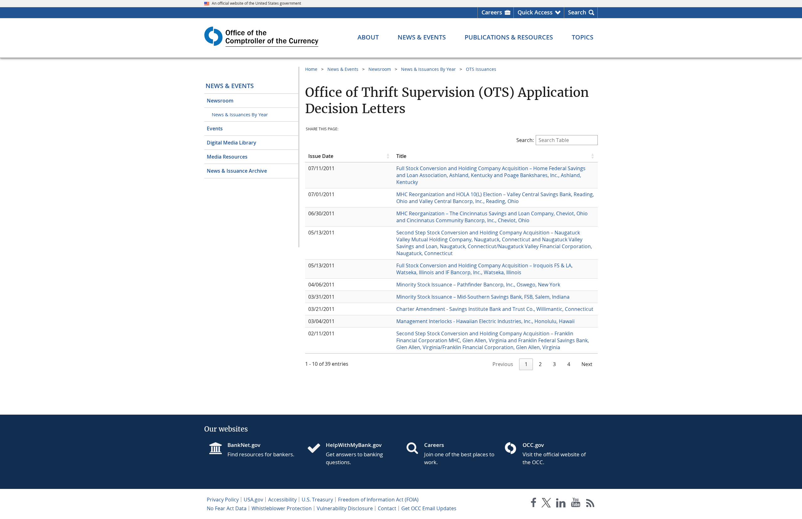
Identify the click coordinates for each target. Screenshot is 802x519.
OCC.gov (533, 444)
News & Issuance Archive (237, 170)
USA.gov (253, 499)
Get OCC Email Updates (428, 508)
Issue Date (320, 156)
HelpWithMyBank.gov (354, 444)
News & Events (230, 85)
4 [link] (568, 364)
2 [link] (540, 364)
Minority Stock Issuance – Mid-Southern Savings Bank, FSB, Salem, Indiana (483, 296)
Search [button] (577, 12)
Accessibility (282, 499)
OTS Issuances (481, 69)
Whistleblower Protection (282, 508)
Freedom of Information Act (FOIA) (378, 499)
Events (215, 128)
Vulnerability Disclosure (345, 508)
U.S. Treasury (317, 499)
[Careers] (415, 449)
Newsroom (220, 100)
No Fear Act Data (227, 508)
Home (311, 69)
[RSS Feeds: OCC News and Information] (590, 504)
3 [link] (554, 364)
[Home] (316, 449)
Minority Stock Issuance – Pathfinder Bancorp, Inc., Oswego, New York (478, 284)
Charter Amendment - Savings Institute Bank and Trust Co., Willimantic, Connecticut (495, 309)
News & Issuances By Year (240, 114)
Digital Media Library (231, 142)
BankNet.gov (243, 444)
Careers (492, 12)
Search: (525, 140)
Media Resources (227, 156)
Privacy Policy (223, 499)
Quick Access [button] (535, 12)
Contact (387, 508)
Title (401, 156)
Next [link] (586, 364)
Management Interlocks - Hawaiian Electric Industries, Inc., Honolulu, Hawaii (486, 321)
